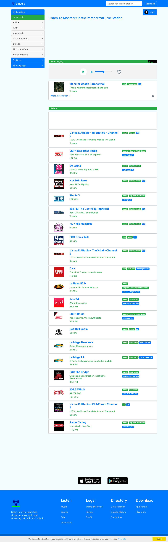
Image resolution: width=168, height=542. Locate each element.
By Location (19, 12)
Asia (15, 27)
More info (122, 539)
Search (149, 3)
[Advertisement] (27, 110)
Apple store (141, 506)
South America (20, 54)
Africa (16, 22)
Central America (21, 38)
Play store (141, 512)
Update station (118, 512)
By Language (19, 65)
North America (20, 49)
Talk (63, 517)
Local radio (18, 17)
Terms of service (94, 506)
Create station (118, 506)
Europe (16, 44)
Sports (64, 512)
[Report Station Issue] (153, 96)
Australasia (18, 33)
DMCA (89, 517)
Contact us (116, 517)
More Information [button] (60, 95)
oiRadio (20, 3)
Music (64, 506)
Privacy (89, 512)
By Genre (17, 60)
